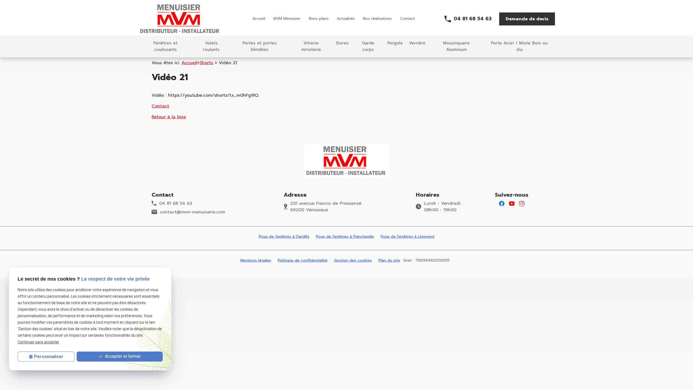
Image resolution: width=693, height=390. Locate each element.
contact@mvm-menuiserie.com (192, 212)
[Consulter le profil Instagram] (521, 203)
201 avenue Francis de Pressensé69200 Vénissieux (325, 206)
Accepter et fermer (122, 356)
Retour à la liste (169, 117)
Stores (342, 43)
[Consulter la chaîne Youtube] (512, 203)
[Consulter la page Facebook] (502, 203)
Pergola (395, 43)
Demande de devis (527, 19)
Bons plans (319, 18)
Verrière (417, 43)
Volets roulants (211, 46)
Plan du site (389, 260)
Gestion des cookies (353, 260)
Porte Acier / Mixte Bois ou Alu (519, 46)
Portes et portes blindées (260, 46)
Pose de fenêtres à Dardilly (284, 236)
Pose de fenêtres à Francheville (345, 236)
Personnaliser (48, 356)
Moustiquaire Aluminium (456, 46)
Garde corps (368, 46)
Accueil (258, 18)
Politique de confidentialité (303, 260)
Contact (407, 18)
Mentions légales (255, 260)
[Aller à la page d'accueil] (180, 18)
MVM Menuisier (286, 18)
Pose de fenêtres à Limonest (407, 236)
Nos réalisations (377, 18)
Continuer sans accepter (38, 342)
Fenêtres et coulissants (165, 46)
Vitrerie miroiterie (311, 46)
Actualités (346, 18)
